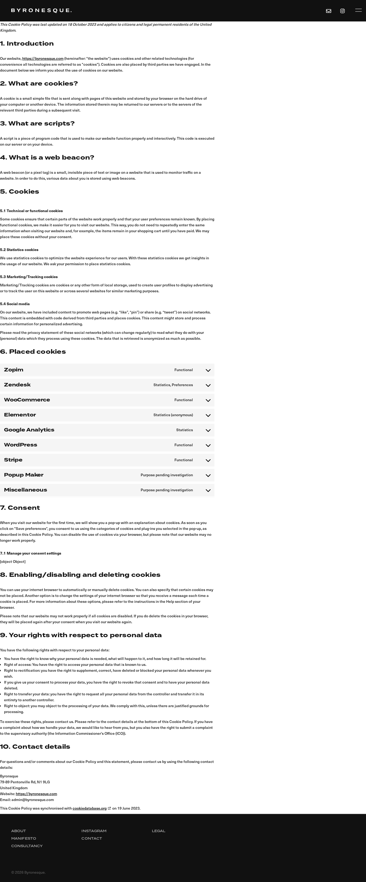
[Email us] (328, 10)
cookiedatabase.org (90, 808)
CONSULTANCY (27, 846)
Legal (159, 831)
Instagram (93, 831)
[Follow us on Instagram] (343, 10)
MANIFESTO (23, 838)
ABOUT (18, 831)
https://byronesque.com (43, 58)
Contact (91, 838)
